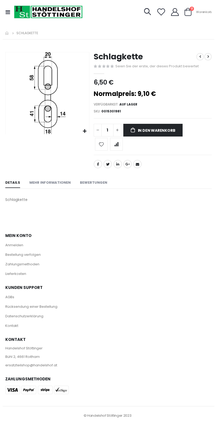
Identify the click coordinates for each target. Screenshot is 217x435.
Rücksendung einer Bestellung (31, 306)
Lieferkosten (15, 273)
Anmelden (14, 245)
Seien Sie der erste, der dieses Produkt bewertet (157, 66)
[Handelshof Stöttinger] (48, 12)
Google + (127, 164)
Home (7, 33)
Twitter (107, 164)
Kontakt (11, 325)
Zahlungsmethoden (22, 264)
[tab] (12, 183)
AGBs (9, 297)
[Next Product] (208, 56)
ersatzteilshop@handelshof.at (31, 365)
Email (137, 164)
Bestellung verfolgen (23, 254)
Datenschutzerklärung (24, 316)
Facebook (98, 164)
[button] (84, 131)
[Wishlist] (161, 12)
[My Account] (175, 12)
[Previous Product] (200, 56)
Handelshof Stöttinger (24, 348)
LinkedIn (118, 164)
